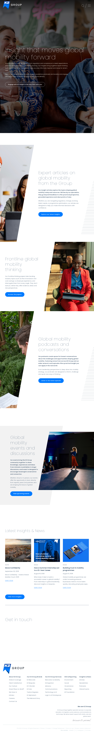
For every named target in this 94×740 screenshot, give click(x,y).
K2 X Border (31, 686)
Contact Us (13, 701)
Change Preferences (58, 728)
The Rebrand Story (33, 698)
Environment (69, 680)
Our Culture (13, 686)
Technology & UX (51, 692)
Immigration (49, 683)
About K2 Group (15, 677)
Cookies (48, 728)
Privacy (42, 728)
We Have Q (13, 692)
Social (67, 683)
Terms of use (70, 728)
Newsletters (83, 683)
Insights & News (85, 677)
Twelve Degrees (32, 692)
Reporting (68, 689)
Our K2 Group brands (34, 677)
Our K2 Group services (53, 677)
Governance (69, 686)
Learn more (9, 580)
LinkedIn (71, 730)
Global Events (84, 689)
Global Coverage (15, 680)
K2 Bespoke (31, 683)
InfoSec (11, 695)
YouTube (88, 730)
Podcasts (82, 686)
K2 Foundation (70, 692)
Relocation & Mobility (52, 680)
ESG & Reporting (70, 677)
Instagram (80, 730)
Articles (82, 680)
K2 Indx (29, 689)
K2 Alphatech (31, 695)
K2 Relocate (31, 680)
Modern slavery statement (83, 728)
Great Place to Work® (16, 689)
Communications (51, 689)
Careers (12, 698)
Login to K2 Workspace (53, 695)
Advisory (48, 686)
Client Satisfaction (15, 683)
